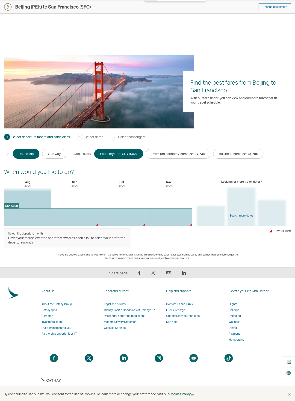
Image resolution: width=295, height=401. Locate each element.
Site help (171, 322)
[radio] (26, 154)
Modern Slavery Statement (120, 322)
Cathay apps (49, 310)
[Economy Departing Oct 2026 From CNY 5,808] (121, 217)
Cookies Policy (182, 394)
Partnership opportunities (59, 333)
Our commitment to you (56, 328)
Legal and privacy (115, 304)
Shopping (235, 316)
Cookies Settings (115, 328)
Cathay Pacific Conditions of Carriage (129, 310)
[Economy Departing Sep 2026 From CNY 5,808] (74, 217)
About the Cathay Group (56, 304)
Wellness (234, 322)
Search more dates (241, 215)
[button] (289, 394)
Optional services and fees (183, 316)
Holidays (234, 310)
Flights (233, 304)
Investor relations (52, 322)
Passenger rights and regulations (124, 316)
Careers (48, 316)
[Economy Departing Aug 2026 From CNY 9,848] (27, 207)
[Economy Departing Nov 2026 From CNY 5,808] (168, 217)
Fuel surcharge (175, 310)
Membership (236, 339)
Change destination (275, 7)
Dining (233, 328)
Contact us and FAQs (179, 304)
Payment (234, 333)
